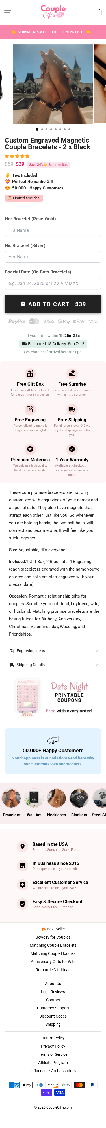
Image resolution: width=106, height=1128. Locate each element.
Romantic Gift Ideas (53, 969)
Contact (53, 1000)
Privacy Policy (53, 1046)
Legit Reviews (53, 991)
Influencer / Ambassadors (53, 1070)
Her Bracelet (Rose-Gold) (30, 218)
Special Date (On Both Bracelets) (38, 272)
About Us (53, 983)
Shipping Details (30, 665)
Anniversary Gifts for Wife (53, 961)
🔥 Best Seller (53, 929)
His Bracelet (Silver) (25, 245)
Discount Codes (53, 1016)
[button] (18, 156)
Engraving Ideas (30, 650)
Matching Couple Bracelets (53, 945)
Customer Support (53, 1008)
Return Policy (53, 1038)
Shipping (53, 1024)
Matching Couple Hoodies (53, 953)
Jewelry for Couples (53, 937)
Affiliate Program (53, 1062)
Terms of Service (53, 1054)
